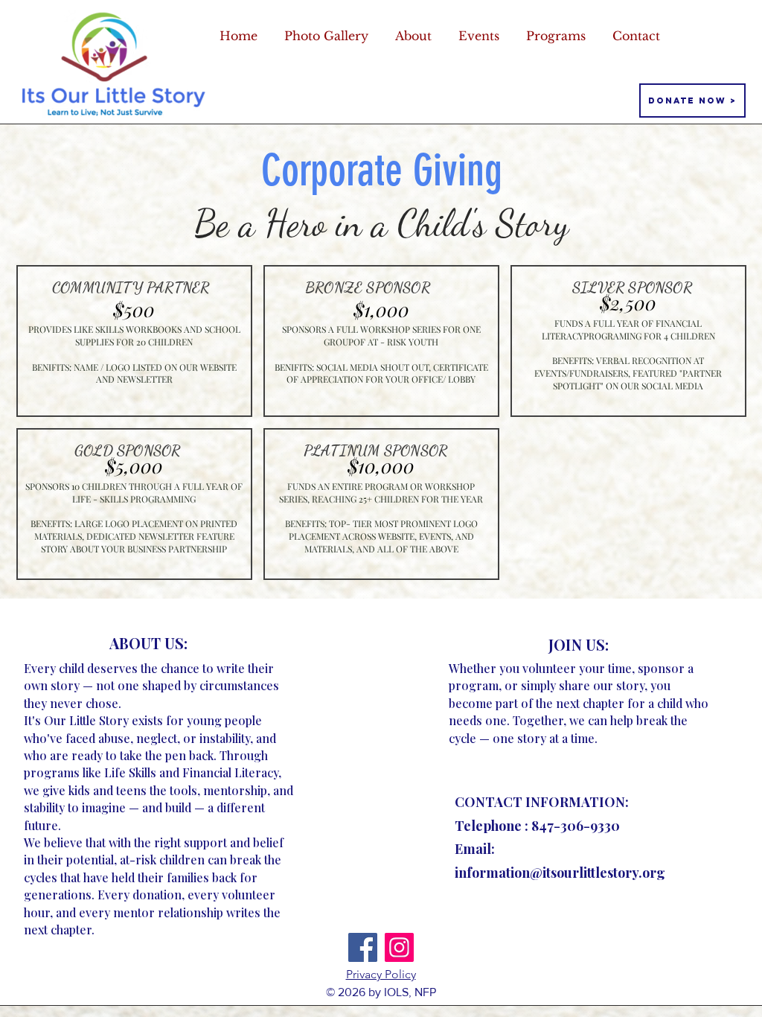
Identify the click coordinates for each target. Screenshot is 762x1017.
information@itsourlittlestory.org (560, 872)
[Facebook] (362, 947)
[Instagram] (399, 947)
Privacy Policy (381, 974)
